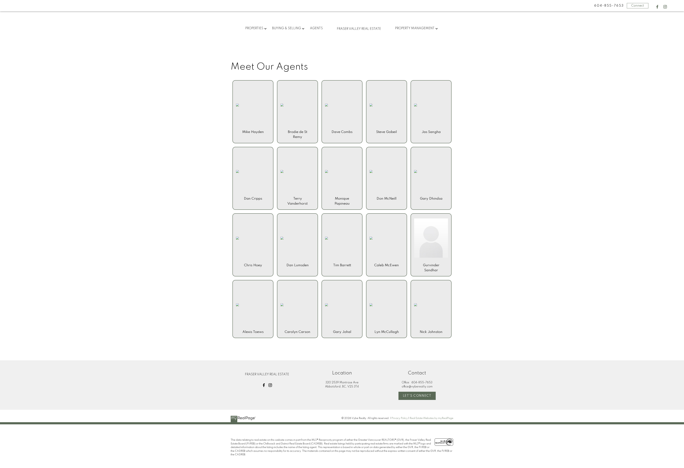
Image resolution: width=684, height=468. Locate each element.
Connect (637, 5)
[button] (657, 7)
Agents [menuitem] (316, 28)
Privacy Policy (399, 418)
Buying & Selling (286, 28)
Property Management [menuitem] (414, 28)
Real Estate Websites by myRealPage (431, 418)
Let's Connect (417, 395)
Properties (254, 28)
